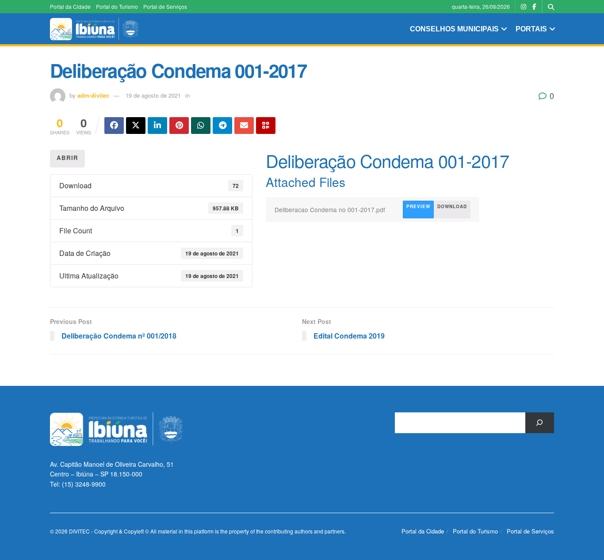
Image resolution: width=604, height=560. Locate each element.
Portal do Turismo (117, 6)
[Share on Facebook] (114, 125)
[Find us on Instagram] (523, 6)
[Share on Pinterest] (179, 125)
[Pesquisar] (539, 422)
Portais (531, 29)
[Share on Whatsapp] (200, 125)
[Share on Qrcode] (265, 125)
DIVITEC (79, 531)
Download (452, 206)
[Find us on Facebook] (534, 6)
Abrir (67, 157)
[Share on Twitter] (135, 125)
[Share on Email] (244, 125)
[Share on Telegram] (222, 125)
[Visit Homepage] (94, 29)
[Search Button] (551, 6)
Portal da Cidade (70, 6)
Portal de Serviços (165, 6)
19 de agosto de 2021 (153, 95)
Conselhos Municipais (454, 29)
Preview (418, 206)
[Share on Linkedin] (157, 125)
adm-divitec (93, 95)
